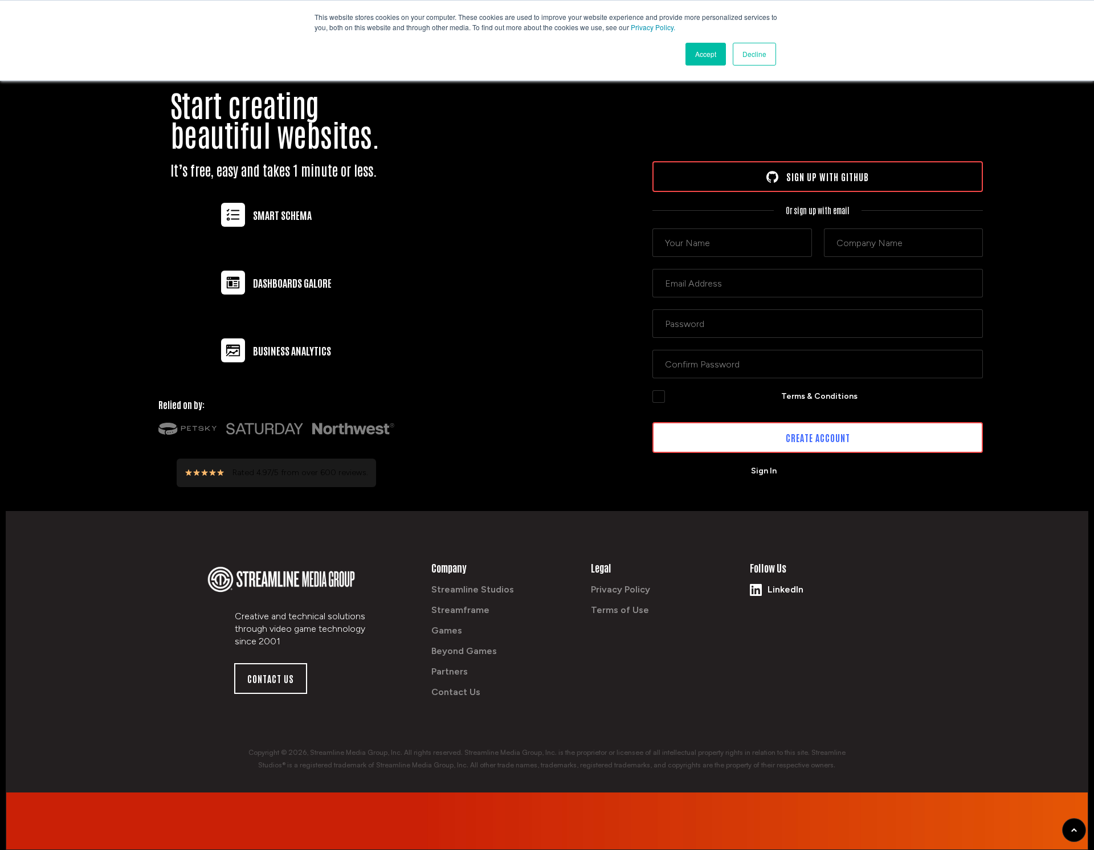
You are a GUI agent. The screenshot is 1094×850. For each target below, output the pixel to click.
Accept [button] (705, 54)
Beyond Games (464, 650)
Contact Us (455, 691)
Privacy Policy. (653, 27)
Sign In (764, 471)
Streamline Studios (472, 589)
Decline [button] (754, 54)
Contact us (270, 678)
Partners (449, 671)
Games (446, 630)
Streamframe (460, 609)
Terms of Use (620, 609)
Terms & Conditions (819, 396)
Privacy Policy (620, 589)
